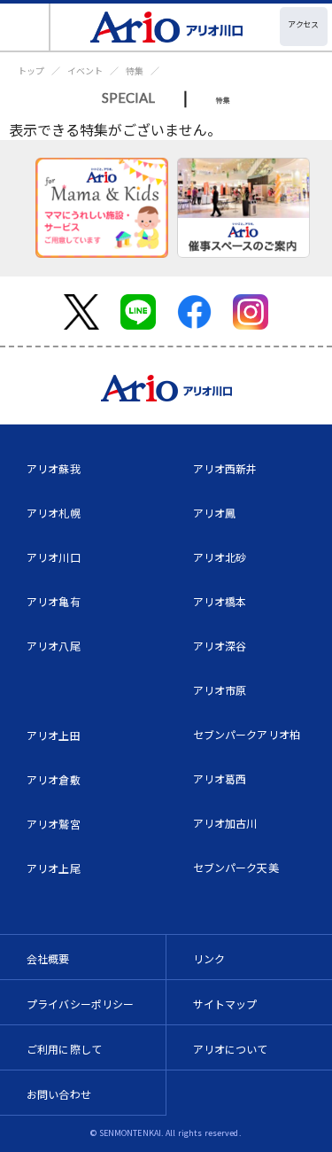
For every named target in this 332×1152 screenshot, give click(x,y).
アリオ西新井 (225, 468)
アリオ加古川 (225, 822)
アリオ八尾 (54, 645)
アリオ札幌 (54, 512)
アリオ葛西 (220, 778)
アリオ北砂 (220, 556)
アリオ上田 (54, 735)
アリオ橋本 (220, 601)
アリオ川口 (54, 556)
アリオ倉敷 (54, 779)
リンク (209, 958)
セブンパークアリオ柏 (247, 734)
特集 (134, 70)
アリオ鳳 (214, 512)
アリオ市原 (220, 689)
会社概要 (48, 958)
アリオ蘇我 (54, 468)
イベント (85, 70)
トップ (31, 70)
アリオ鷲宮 (54, 823)
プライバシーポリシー (81, 1003)
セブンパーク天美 (236, 867)
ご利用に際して (64, 1048)
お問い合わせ (59, 1093)
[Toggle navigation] (25, 27)
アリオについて (230, 1048)
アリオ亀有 (54, 601)
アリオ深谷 (220, 645)
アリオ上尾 (54, 868)
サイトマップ (225, 1003)
